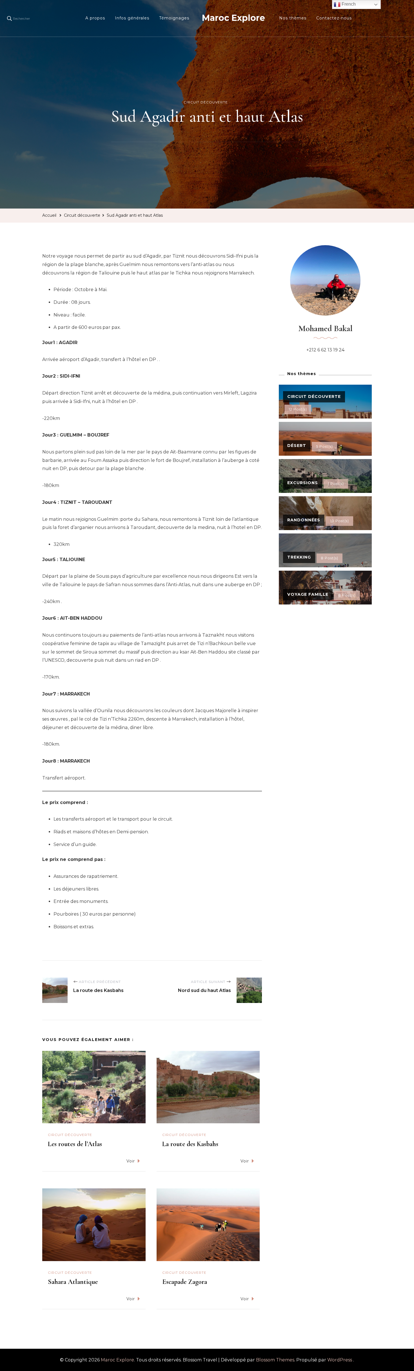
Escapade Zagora (184, 1282)
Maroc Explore (233, 18)
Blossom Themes (275, 1360)
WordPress (339, 1360)
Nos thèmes (292, 18)
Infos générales (132, 18)
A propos (95, 18)
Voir (130, 1161)
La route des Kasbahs (190, 1144)
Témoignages (174, 18)
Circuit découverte (206, 102)
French (348, 4)
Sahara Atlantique (73, 1282)
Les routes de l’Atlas (75, 1144)
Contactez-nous (334, 18)
